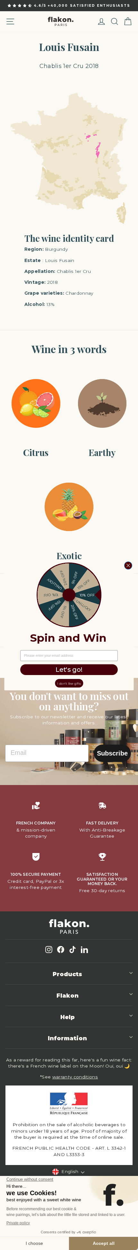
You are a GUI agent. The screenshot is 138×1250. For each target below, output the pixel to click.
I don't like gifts (69, 683)
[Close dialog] (128, 565)
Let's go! (69, 669)
